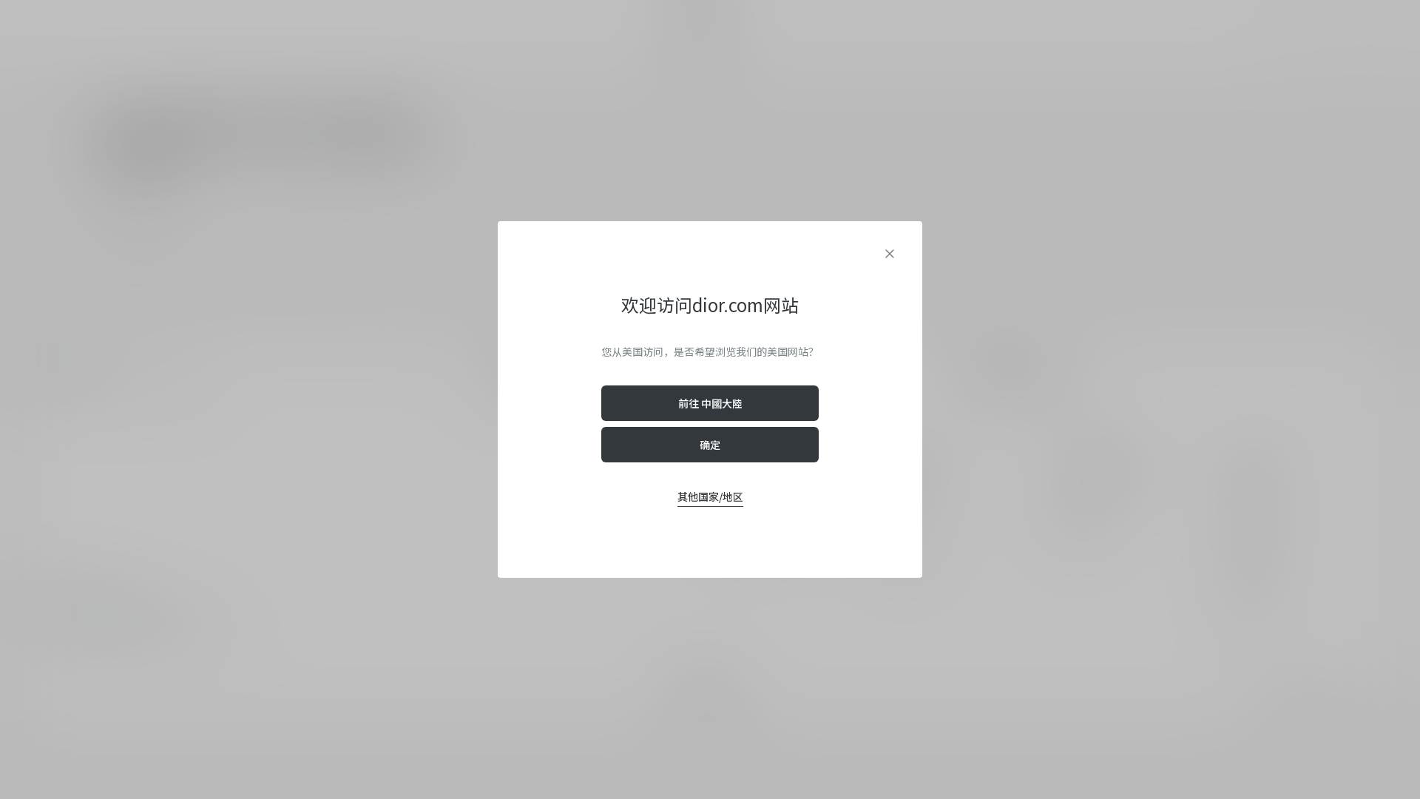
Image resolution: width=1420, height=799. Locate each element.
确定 (710, 444)
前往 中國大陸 (710, 403)
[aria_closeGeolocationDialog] (890, 254)
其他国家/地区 (710, 496)
